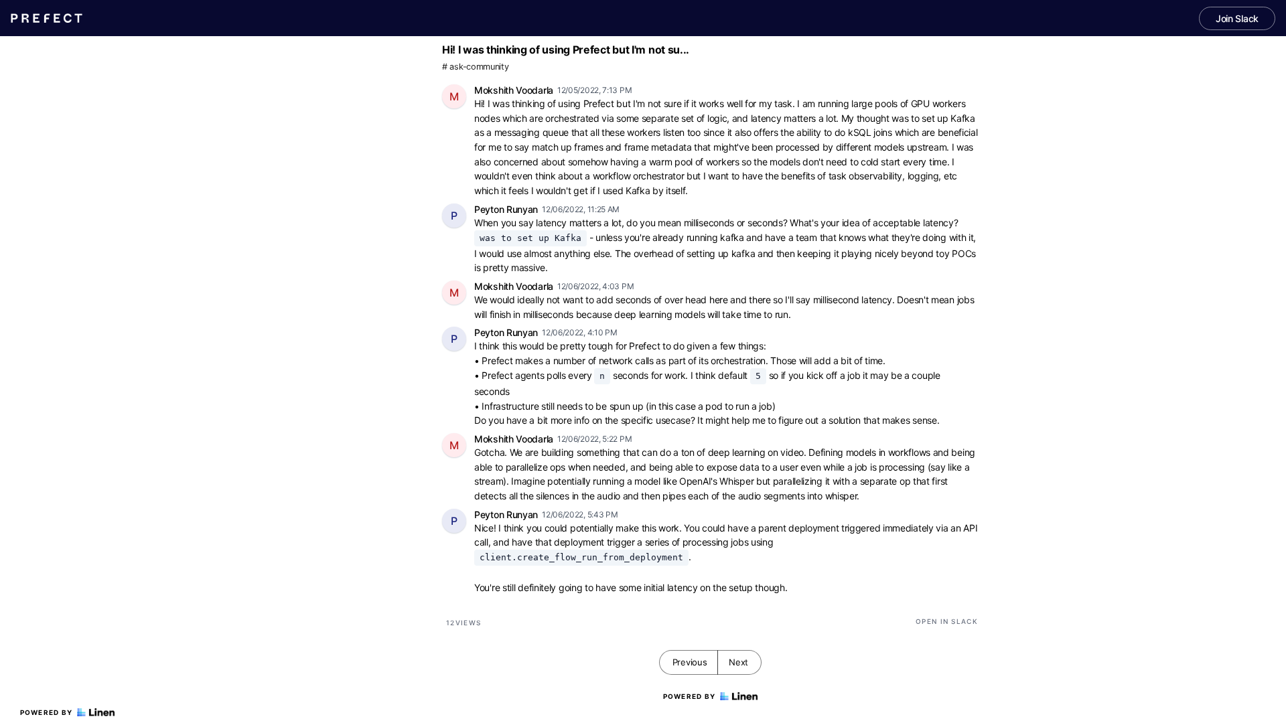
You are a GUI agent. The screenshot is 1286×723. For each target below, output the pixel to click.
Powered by (46, 712)
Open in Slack (947, 621)
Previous (689, 662)
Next (738, 662)
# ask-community (475, 67)
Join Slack (1237, 18)
